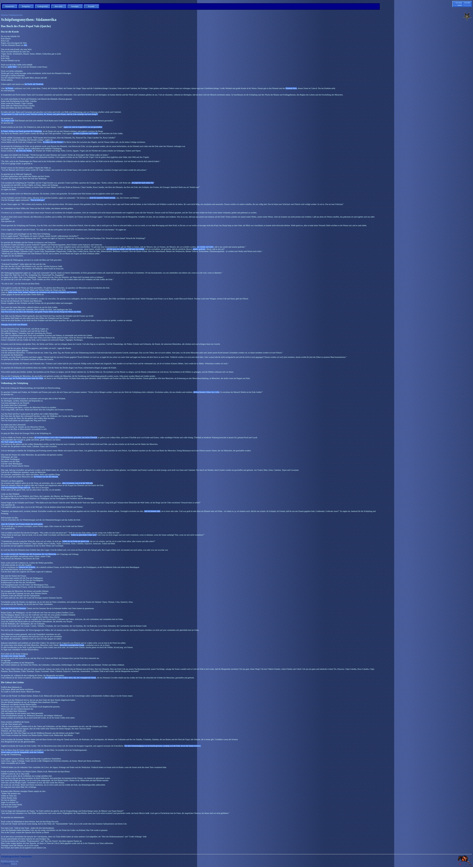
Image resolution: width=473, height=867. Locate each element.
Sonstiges (75, 6)
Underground (42, 6)
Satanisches (9, 6)
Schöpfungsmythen (16, 15)
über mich (58, 6)
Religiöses (26, 6)
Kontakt (91, 6)
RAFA (14, 863)
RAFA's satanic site (9, 861)
